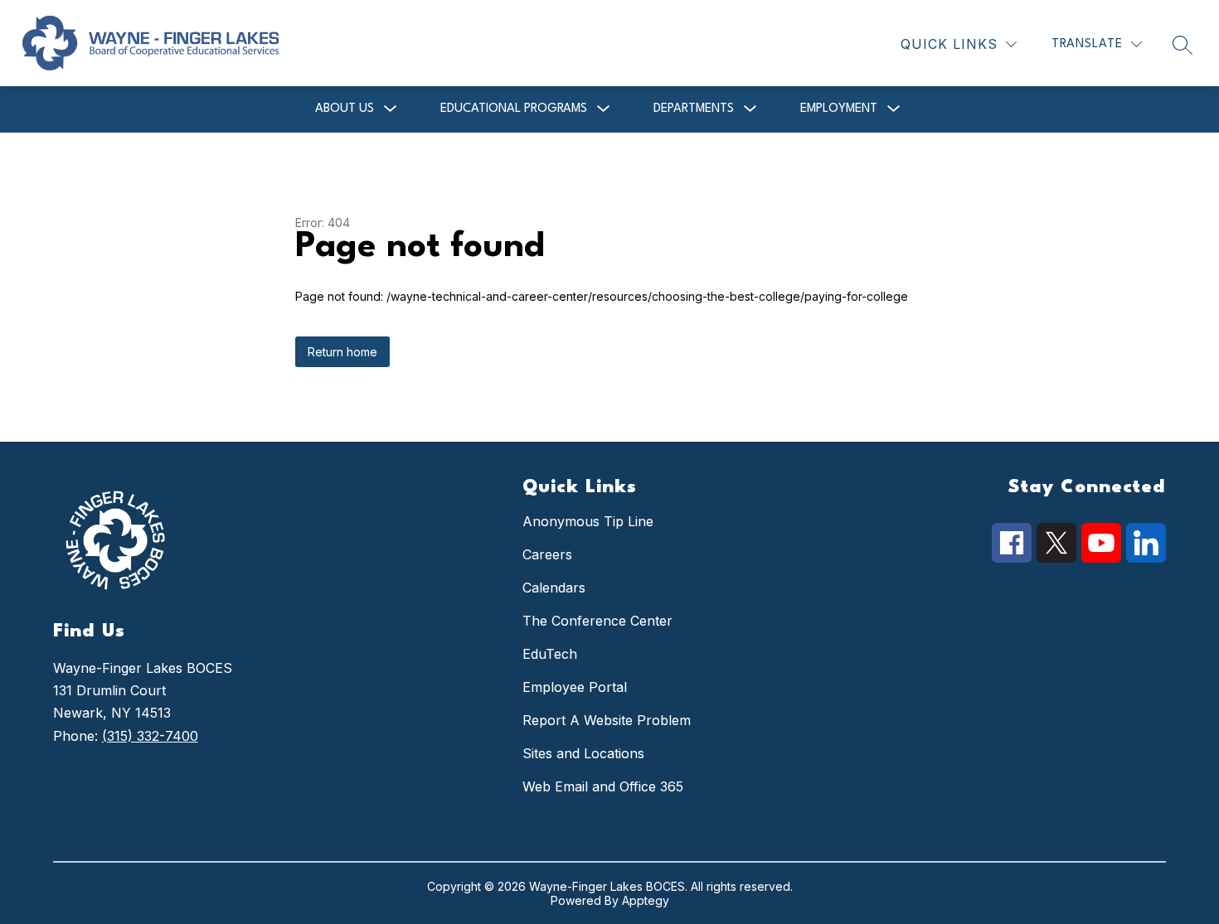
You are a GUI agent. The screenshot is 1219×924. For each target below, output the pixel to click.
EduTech (549, 654)
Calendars (553, 587)
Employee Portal (574, 687)
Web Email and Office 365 (602, 786)
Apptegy (645, 900)
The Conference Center (597, 620)
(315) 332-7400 (150, 736)
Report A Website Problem (606, 720)
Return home (342, 352)
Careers (547, 554)
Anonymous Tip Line (587, 521)
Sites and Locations (583, 753)
